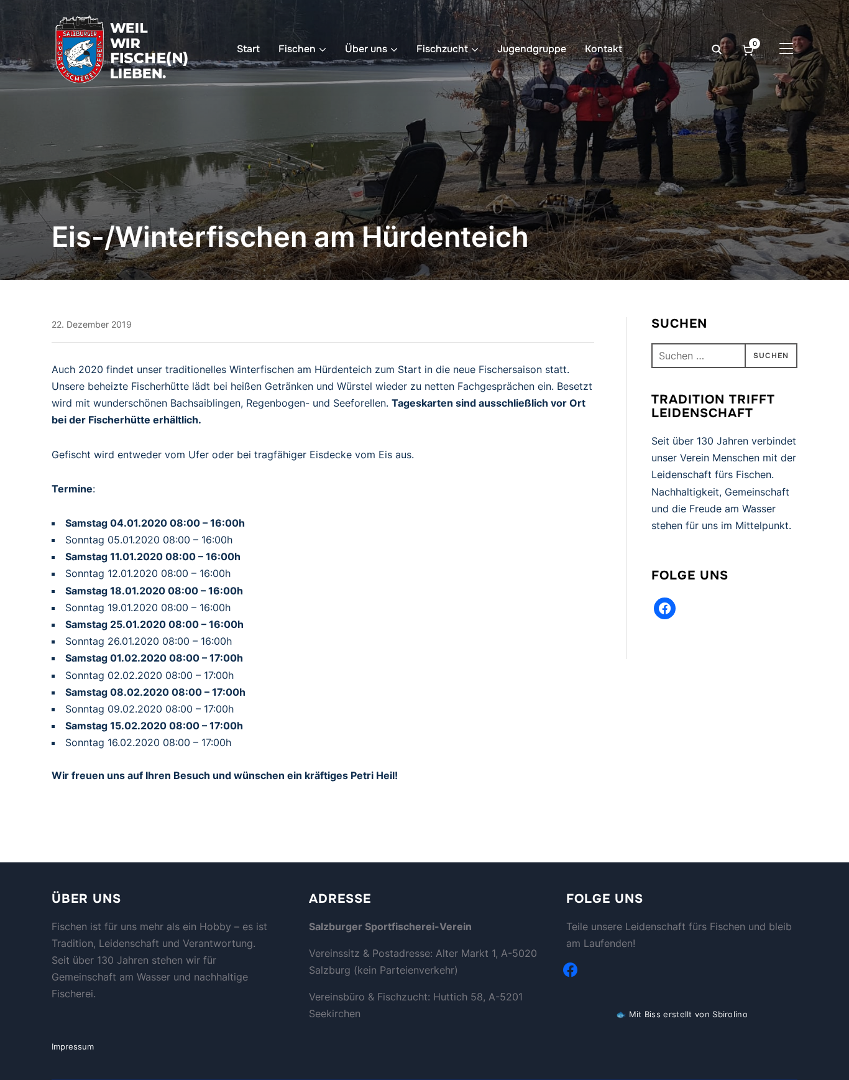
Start (248, 48)
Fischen (297, 48)
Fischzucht (442, 48)
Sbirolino (730, 1014)
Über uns (366, 48)
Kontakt (603, 48)
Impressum (73, 1046)
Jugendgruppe (531, 48)
